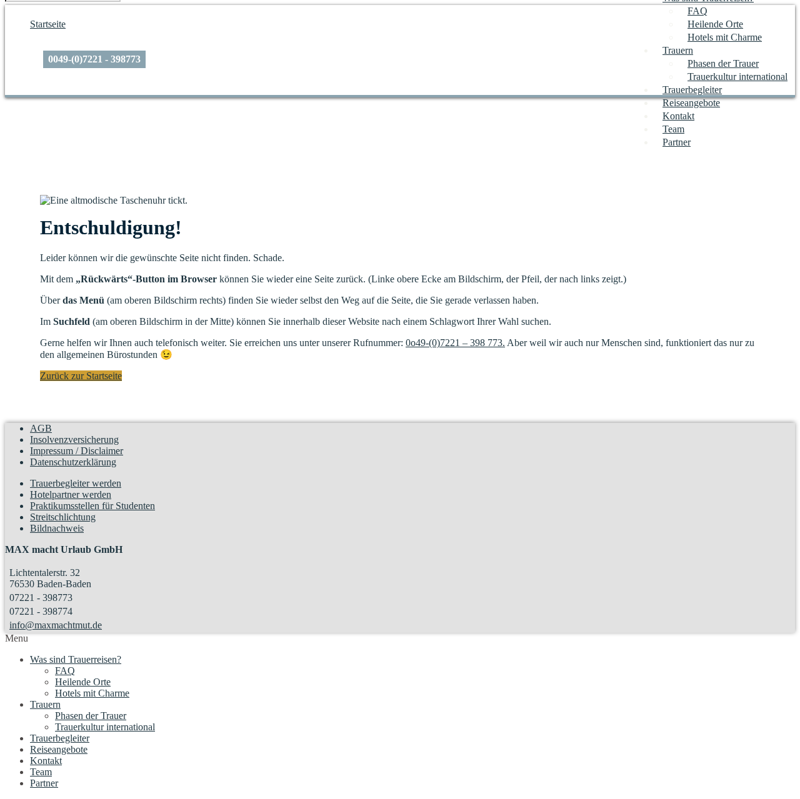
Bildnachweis (57, 528)
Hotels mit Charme (725, 37)
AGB (41, 428)
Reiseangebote (691, 102)
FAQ (698, 11)
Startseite (48, 24)
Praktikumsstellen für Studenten (92, 505)
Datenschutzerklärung (73, 462)
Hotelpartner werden (70, 494)
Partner (676, 142)
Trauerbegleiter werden (75, 483)
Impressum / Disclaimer (76, 450)
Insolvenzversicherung (74, 439)
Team (673, 129)
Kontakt (678, 116)
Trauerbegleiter (692, 89)
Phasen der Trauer (723, 63)
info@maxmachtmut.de (55, 625)
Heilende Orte (715, 24)
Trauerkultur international (738, 76)
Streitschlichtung (63, 517)
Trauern (677, 50)
